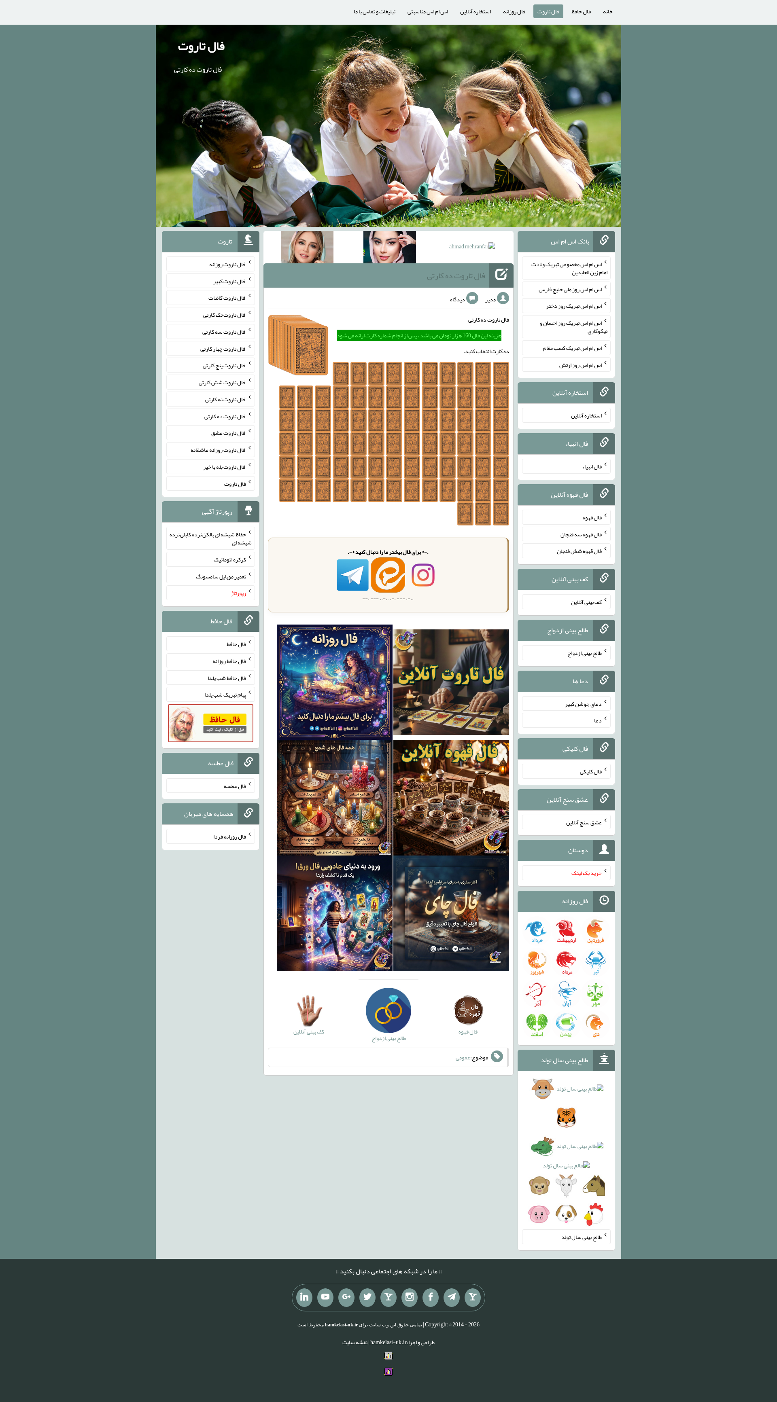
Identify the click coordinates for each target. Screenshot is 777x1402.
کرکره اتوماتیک (230, 559)
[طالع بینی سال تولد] (566, 1154)
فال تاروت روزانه (227, 264)
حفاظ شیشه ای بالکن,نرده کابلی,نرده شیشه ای (211, 538)
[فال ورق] (335, 915)
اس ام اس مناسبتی (428, 11)
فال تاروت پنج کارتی (224, 365)
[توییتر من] (367, 1297)
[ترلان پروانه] (389, 248)
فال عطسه (235, 785)
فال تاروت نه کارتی (225, 399)
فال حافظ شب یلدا (227, 677)
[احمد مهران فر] (472, 248)
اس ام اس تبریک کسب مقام (572, 348)
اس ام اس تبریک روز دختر (574, 305)
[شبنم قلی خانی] (307, 248)
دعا (598, 720)
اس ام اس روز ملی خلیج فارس (570, 288)
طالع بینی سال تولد (581, 1237)
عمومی (463, 1057)
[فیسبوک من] (430, 1297)
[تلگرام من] (452, 1297)
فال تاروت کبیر (229, 280)
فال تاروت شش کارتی (222, 382)
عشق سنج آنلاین (584, 822)
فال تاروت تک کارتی (224, 314)
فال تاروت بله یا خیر (224, 466)
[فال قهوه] (451, 799)
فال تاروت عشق (228, 432)
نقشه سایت (354, 1342)
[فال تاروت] (451, 684)
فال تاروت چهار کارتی (223, 348)
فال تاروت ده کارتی (456, 275)
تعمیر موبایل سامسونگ (221, 576)
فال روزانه (514, 11)
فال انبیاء (592, 466)
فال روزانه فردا (229, 836)
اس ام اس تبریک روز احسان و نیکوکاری (573, 327)
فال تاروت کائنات (227, 297)
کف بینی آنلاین (586, 602)
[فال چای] (451, 915)
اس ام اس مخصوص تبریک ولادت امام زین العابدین (569, 268)
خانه (608, 11)
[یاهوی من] (473, 1297)
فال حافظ (581, 11)
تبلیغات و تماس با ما (374, 11)
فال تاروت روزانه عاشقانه (218, 449)
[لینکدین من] (304, 1297)
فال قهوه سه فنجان (581, 534)
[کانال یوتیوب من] (325, 1297)
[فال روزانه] (335, 684)
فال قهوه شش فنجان (579, 551)
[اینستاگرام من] (409, 1297)
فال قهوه (592, 517)
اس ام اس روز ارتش (580, 364)
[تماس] (388, 1297)
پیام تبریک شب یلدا (225, 694)
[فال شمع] (335, 799)
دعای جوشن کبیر (583, 703)
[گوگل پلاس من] (346, 1297)
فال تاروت (548, 11)
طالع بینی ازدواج (584, 653)
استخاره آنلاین (475, 11)
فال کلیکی (591, 771)
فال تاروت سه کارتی (224, 331)
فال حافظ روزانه (229, 661)
